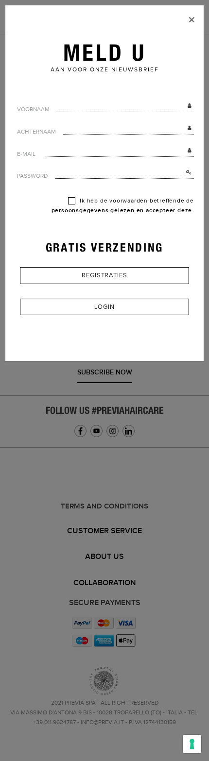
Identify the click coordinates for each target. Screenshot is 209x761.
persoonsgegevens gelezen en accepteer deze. (123, 210)
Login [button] (104, 307)
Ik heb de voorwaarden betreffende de (123, 205)
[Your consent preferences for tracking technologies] (192, 744)
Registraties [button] (104, 275)
